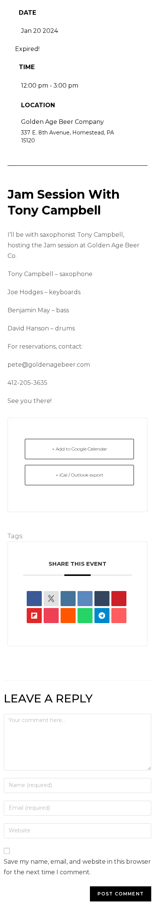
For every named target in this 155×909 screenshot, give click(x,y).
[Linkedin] (68, 598)
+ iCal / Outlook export (79, 475)
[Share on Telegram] (101, 615)
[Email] (118, 615)
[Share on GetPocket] (51, 615)
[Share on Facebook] (34, 598)
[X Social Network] (51, 598)
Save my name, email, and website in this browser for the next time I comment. (77, 867)
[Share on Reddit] (68, 615)
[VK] (85, 598)
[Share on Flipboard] (34, 615)
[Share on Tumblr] (101, 598)
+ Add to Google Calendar (79, 449)
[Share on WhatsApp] (85, 615)
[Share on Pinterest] (118, 598)
